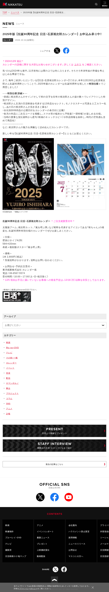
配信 (8, 378)
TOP (5, 12)
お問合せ (73, 550)
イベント (10, 368)
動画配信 (41, 556)
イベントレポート (45, 531)
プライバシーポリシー (28, 589)
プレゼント (42, 544)
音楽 (8, 373)
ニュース (15, 12)
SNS (8, 403)
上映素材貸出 (43, 550)
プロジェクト (12, 393)
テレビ (9, 353)
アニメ (9, 409)
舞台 (8, 388)
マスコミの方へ (76, 556)
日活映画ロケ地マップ (15, 556)
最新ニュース (43, 537)
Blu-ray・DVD (12, 347)
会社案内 (73, 525)
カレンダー (11, 363)
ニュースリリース (77, 544)
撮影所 (8, 550)
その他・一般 (12, 358)
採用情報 (73, 537)
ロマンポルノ (12, 383)
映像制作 (9, 531)
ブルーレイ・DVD (13, 537)
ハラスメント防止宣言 (79, 531)
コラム (9, 398)
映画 (8, 342)
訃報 (8, 414)
